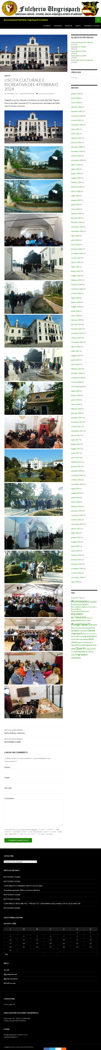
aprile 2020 (75, 311)
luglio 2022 (75, 236)
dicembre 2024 (77, 147)
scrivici (78, 26)
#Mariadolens (92, 607)
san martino (79, 651)
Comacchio (83, 631)
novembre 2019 (77, 333)
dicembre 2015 (77, 511)
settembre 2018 (77, 386)
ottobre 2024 (76, 156)
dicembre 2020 (77, 284)
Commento (9, 798)
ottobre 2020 (76, 293)
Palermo (80, 642)
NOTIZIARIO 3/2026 (12, 877)
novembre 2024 (77, 151)
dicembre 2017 (77, 418)
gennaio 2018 (76, 413)
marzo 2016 (75, 502)
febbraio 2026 (76, 107)
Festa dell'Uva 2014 (78, 51)
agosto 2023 (76, 191)
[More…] (63, 1049)
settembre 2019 (77, 342)
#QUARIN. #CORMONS (78, 615)
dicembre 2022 (77, 222)
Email (7, 777)
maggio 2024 (76, 178)
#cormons (79, 601)
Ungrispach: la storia (91, 26)
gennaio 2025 (76, 142)
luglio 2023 (75, 196)
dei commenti (10, 979)
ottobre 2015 (76, 520)
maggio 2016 (76, 493)
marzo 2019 (75, 364)
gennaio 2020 (76, 324)
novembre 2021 (77, 253)
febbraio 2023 (76, 213)
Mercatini (79, 639)
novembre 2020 (77, 289)
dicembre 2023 (77, 187)
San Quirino (89, 652)
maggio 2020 (76, 307)
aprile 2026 (75, 98)
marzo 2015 (75, 551)
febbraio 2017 (76, 462)
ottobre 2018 (76, 382)
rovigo (88, 649)
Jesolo (73, 639)
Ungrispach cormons (79, 656)
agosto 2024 (76, 165)
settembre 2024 (77, 160)
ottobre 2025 (76, 120)
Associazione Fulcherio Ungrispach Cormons (26, 19)
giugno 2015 (76, 537)
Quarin (80, 648)
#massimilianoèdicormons (80, 611)
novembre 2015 (77, 515)
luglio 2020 (75, 298)
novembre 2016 (77, 475)
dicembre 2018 (77, 373)
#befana (82, 598)
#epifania (85, 604)
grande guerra (91, 636)
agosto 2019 (76, 347)
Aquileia (89, 628)
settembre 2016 (77, 484)
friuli (82, 636)
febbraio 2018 (76, 409)
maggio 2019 (76, 355)
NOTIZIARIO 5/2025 (12, 899)
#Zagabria (78, 628)
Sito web (8, 788)
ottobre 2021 (76, 258)
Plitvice (78, 645)
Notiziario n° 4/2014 (78, 47)
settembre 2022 (77, 231)
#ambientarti (75, 598)
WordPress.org (9, 983)
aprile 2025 (75, 134)
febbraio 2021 (76, 280)
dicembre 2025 (77, 111)
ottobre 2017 (76, 426)
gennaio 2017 (76, 466)
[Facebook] (47, 1049)
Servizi (7, 76)
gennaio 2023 (76, 218)
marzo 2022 (75, 244)
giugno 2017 (76, 444)
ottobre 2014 (76, 573)
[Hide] (65, 1049)
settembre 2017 (77, 431)
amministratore (28, 94)
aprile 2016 (75, 497)
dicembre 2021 (77, 249)
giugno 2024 (76, 173)
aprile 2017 (75, 453)
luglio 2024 (75, 169)
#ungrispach (81, 624)
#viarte (94, 624)
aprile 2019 (75, 360)
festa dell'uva (76, 636)
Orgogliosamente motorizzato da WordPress (19, 1047)
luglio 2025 (75, 129)
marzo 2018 (75, 404)
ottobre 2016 (76, 480)
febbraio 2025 (76, 138)
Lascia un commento (46, 94)
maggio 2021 (76, 276)
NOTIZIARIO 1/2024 (13, 740)
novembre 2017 (77, 422)
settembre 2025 (77, 125)
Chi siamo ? (47, 26)
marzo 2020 (75, 315)
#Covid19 (92, 602)
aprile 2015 (75, 546)
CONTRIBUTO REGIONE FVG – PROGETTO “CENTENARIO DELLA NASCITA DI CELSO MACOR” (42, 903)
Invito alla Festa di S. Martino (82, 42)
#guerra (85, 607)
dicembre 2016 (77, 471)
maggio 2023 (76, 200)
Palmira (86, 642)
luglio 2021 (75, 267)
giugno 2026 (76, 94)
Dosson (86, 634)
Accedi (6, 970)
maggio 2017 (76, 449)
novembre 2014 (77, 568)
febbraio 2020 (76, 320)
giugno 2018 (76, 395)
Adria (84, 628)
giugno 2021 (76, 271)
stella (73, 655)
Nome (7, 767)
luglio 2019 (75, 351)
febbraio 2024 (76, 182)
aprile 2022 (75, 240)
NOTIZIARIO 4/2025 (12, 908)
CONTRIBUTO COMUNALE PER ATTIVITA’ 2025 (23, 886)
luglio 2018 (75, 391)
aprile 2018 (75, 400)
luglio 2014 (75, 582)
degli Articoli (10, 974)
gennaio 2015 (76, 560)
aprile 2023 (75, 205)
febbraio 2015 (76, 555)
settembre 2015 (77, 524)
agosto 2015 (76, 528)
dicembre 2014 (77, 564)
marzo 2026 (75, 102)
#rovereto (89, 618)
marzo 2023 (75, 209)
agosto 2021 (76, 262)
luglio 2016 (75, 489)
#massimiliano (76, 609)
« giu (6, 954)
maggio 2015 (76, 542)
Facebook (68, 26)
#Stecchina (86, 620)
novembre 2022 (77, 227)
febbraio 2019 (76, 369)
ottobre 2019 (76, 338)
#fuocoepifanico (76, 607)
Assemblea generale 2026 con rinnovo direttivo (22, 890)
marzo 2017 (75, 457)
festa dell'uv (93, 634)
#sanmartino (76, 620)
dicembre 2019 (77, 329)
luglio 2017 (75, 440)
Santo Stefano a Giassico (14, 731)
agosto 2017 (76, 435)
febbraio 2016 (76, 506)
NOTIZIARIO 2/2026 (12, 881)
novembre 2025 (77, 116)
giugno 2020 (76, 302)
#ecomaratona (76, 604)
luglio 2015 (75, 533)
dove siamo (58, 26)
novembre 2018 (77, 378)
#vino (73, 628)
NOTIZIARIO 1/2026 (12, 895)
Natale (85, 639)
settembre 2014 (77, 577)
